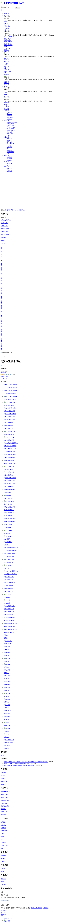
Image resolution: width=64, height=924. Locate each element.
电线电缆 (9, 140)
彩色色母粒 (10, 133)
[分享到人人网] (6, 374)
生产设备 (9, 163)
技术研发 (6, 162)
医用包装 (9, 142)
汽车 (8, 153)
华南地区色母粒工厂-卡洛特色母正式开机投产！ (17, 763)
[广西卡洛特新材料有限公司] (12, 3)
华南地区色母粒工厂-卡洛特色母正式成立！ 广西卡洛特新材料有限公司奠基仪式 (26, 762)
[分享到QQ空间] (1, 374)
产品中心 (6, 120)
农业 (8, 148)
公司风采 (9, 119)
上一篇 (5, 376)
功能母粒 (9, 135)
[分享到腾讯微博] (5, 374)
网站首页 (6, 109)
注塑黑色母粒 (10, 124)
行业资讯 (9, 158)
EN (1, 9)
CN (3, 10)
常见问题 (9, 160)
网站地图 (45, 908)
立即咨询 (3, 372)
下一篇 (5, 378)
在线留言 (9, 170)
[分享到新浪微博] (3, 374)
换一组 (2, 755)
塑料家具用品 (10, 152)
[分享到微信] (8, 374)
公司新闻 (9, 157)
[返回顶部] (7, 922)
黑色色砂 (9, 132)
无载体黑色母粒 (11, 130)
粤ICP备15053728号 (36, 908)
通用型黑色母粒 (11, 127)
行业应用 (6, 137)
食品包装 (9, 138)
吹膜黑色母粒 (10, 125)
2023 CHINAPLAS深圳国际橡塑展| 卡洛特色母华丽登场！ (20, 765)
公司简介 (9, 112)
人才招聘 (9, 171)
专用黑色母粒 (10, 128)
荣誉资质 (9, 115)
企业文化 (9, 114)
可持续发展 (10, 117)
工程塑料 (9, 150)
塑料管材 (9, 147)
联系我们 (6, 166)
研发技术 (9, 165)
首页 (8, 210)
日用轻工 (9, 145)
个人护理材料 (10, 143)
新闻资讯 (6, 155)
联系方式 (9, 168)
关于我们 (6, 110)
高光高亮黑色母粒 (12, 122)
